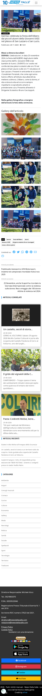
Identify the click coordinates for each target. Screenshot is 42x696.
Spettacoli (5, 545)
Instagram (22, 666)
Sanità (3, 535)
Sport (3, 550)
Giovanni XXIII (6, 242)
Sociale (4, 540)
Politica (4, 530)
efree (25, 692)
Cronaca (4, 495)
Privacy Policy (7, 627)
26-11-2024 (14, 45)
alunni (27, 239)
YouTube (22, 678)
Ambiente (5, 33)
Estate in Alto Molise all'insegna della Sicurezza (19, 445)
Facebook (22, 660)
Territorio (4, 560)
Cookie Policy (7, 629)
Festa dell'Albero (17, 239)
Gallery (4, 515)
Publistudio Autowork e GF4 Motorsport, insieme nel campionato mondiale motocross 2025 (20, 272)
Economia (5, 510)
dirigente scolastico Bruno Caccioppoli (23, 242)
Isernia (9, 239)
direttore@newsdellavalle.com (14, 620)
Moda (3, 520)
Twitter (22, 672)
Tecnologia (5, 555)
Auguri (3, 485)
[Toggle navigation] (36, 3)
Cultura (4, 505)
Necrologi (5, 525)
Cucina (3, 500)
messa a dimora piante (8, 245)
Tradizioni (5, 565)
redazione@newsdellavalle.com (14, 622)
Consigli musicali (7, 490)
